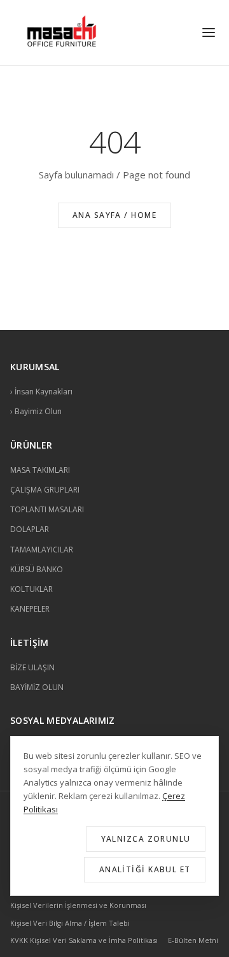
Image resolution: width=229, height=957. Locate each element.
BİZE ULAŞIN (32, 667)
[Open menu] (208, 32)
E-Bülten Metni (193, 940)
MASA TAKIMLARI (40, 469)
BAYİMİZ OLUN (37, 687)
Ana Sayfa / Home (114, 215)
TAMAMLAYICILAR (41, 549)
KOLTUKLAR (31, 589)
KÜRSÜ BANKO (36, 569)
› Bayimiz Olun (36, 411)
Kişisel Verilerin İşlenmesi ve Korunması (78, 905)
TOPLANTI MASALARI (47, 509)
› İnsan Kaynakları (41, 391)
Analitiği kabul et (145, 869)
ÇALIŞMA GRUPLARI (45, 489)
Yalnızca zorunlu (146, 838)
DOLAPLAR (29, 529)
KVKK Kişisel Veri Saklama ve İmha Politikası (84, 940)
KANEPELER (30, 608)
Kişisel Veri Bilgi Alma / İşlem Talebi (70, 923)
